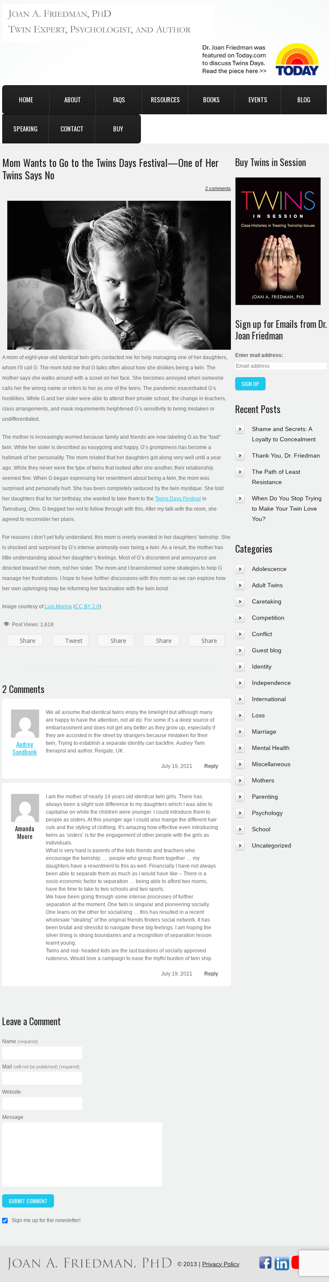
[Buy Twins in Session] (278, 182)
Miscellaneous (271, 764)
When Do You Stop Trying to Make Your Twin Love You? (287, 508)
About (72, 99)
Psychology (267, 812)
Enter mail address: (259, 355)
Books (211, 99)
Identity (262, 666)
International (269, 699)
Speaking (25, 128)
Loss (258, 715)
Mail (41, 1067)
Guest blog (266, 650)
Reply (211, 766)
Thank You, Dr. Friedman (286, 455)
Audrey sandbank (24, 747)
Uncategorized (271, 845)
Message (13, 1117)
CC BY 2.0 (87, 607)
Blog (304, 99)
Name (20, 1041)
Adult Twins (267, 585)
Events (257, 99)
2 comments (218, 188)
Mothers (263, 780)
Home (26, 99)
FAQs (119, 99)
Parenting (265, 796)
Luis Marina (58, 607)
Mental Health (271, 747)
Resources (165, 99)
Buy (118, 128)
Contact (72, 128)
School (261, 829)
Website (11, 1092)
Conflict (262, 634)
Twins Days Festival (178, 499)
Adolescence (269, 568)
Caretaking (266, 601)
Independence (271, 682)
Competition (268, 617)
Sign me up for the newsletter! (45, 1220)
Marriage (264, 731)
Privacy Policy (220, 1264)
